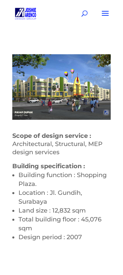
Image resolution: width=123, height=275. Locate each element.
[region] (61, 87)
